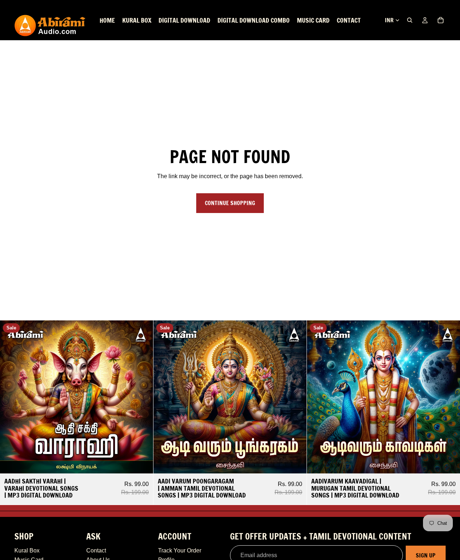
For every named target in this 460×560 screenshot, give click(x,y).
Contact (96, 550)
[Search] (410, 20)
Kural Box (27, 550)
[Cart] (440, 20)
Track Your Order (179, 550)
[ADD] (141, 462)
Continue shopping (230, 203)
